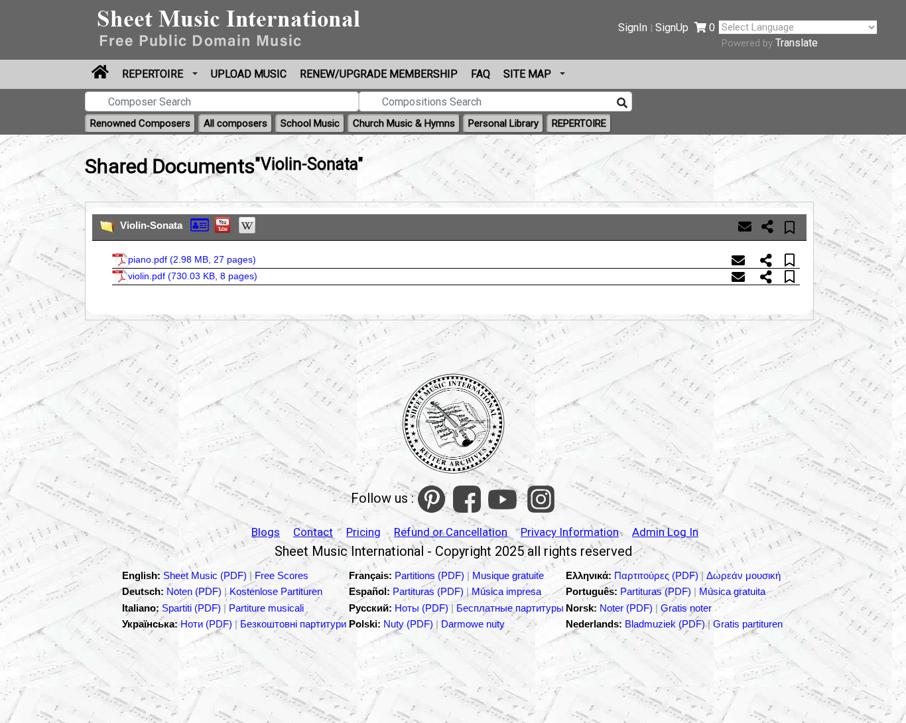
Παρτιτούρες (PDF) (657, 575)
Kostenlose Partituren (275, 591)
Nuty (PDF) (408, 623)
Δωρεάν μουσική (743, 575)
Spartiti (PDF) (193, 608)
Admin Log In (665, 532)
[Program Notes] (199, 224)
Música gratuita (732, 591)
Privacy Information (570, 532)
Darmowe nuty (473, 623)
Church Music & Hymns (404, 123)
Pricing (363, 532)
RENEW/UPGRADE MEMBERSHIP (379, 74)
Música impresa (506, 591)
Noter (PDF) (627, 608)
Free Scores (281, 575)
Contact (313, 532)
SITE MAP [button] (528, 74)
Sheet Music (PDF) (206, 575)
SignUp (671, 27)
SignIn (632, 27)
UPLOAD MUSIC (249, 74)
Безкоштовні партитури (293, 623)
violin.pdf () (192, 276)
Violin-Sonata (151, 225)
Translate (796, 42)
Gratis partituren (748, 623)
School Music (310, 123)
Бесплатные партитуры (510, 608)
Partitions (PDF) (431, 575)
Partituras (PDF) (429, 591)
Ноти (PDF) (206, 623)
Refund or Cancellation (450, 532)
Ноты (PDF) (423, 608)
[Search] (622, 103)
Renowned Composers (140, 123)
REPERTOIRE (154, 74)
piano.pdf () (192, 259)
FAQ (480, 74)
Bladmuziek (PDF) (666, 623)
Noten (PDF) (195, 591)
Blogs (265, 532)
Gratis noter (686, 608)
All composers (235, 123)
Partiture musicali (266, 608)
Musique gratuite (508, 575)
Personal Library (503, 123)
